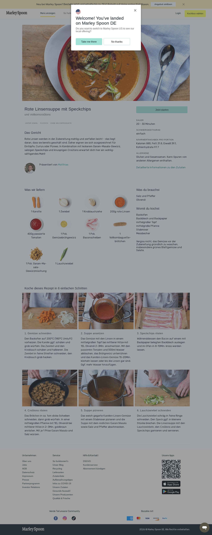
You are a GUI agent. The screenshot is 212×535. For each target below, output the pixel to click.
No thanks (116, 41)
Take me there (89, 41)
